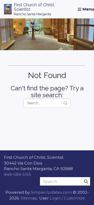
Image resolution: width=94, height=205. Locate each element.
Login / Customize (67, 198)
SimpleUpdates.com (51, 192)
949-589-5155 (17, 174)
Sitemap (29, 198)
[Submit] (86, 181)
